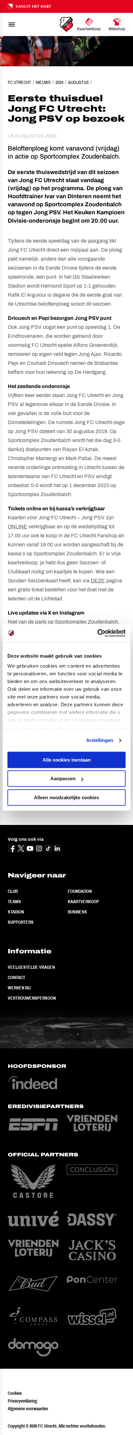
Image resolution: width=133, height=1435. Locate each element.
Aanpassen (63, 778)
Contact (16, 977)
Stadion (16, 912)
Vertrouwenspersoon (32, 998)
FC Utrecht (19, 82)
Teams (14, 901)
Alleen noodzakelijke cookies (66, 797)
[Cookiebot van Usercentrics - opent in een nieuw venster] (97, 633)
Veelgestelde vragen (31, 967)
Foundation (80, 891)
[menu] (11, 24)
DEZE (98, 580)
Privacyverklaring (22, 1401)
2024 (59, 82)
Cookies (15, 1393)
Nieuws (43, 82)
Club (13, 891)
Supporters (21, 922)
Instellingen (100, 740)
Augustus (78, 82)
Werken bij (19, 988)
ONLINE (17, 526)
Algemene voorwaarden (28, 1409)
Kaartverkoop (83, 901)
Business (77, 912)
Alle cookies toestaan (67, 760)
